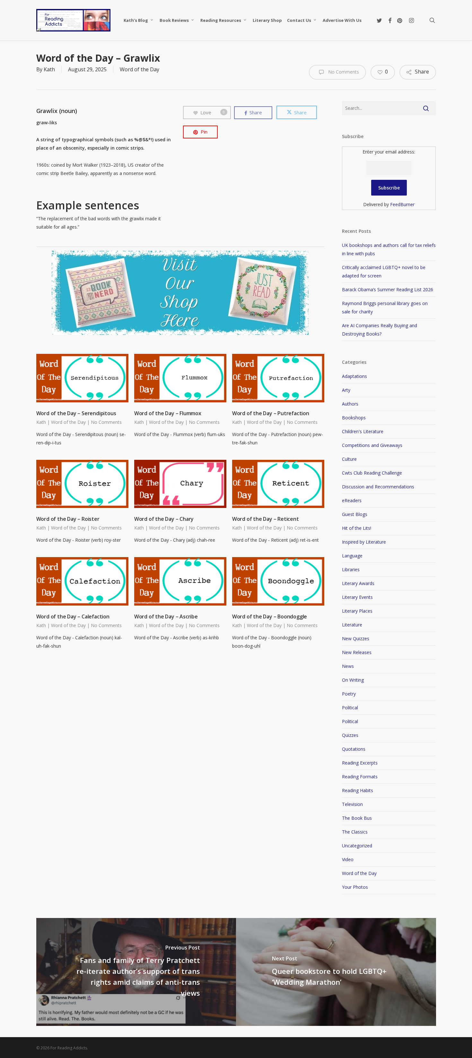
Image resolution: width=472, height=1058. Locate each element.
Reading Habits (357, 790)
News (348, 666)
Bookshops (354, 418)
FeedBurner (402, 204)
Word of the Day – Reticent (265, 518)
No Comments (343, 72)
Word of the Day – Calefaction (72, 616)
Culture (349, 459)
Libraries (351, 569)
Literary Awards (358, 583)
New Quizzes (355, 638)
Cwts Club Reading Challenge (372, 473)
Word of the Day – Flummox (167, 413)
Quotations (353, 749)
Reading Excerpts (360, 763)
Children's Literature (362, 431)
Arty (346, 390)
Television (352, 804)
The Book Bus (357, 818)
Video (348, 859)
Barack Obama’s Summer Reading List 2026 (387, 289)
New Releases (356, 652)
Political (350, 707)
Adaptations (354, 376)
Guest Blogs (354, 514)
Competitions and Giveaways (372, 445)
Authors (350, 404)
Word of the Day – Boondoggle (269, 616)
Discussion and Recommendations (378, 487)
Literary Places (357, 611)
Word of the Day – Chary (164, 518)
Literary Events (357, 597)
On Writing (353, 680)
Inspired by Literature (364, 542)
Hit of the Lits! (356, 528)
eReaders (352, 500)
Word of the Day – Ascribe (166, 616)
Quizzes (350, 735)
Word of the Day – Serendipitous (76, 413)
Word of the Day (139, 69)
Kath (49, 69)
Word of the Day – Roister (68, 518)
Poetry (349, 694)
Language (352, 556)
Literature (352, 625)
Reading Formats (360, 777)
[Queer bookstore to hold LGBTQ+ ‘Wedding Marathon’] (336, 972)
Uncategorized (357, 846)
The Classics (355, 832)
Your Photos (355, 887)
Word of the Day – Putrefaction (270, 413)
